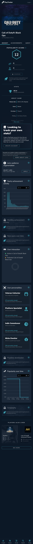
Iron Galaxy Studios (22, 116)
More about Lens (21, 157)
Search (23, 543)
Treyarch (20, 111)
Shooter (19, 106)
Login (28, 2)
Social (16, 543)
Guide (29, 543)
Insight (3, 543)
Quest (9, 543)
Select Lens (7, 170)
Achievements (16, 43)
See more (16, 447)
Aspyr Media (20, 120)
